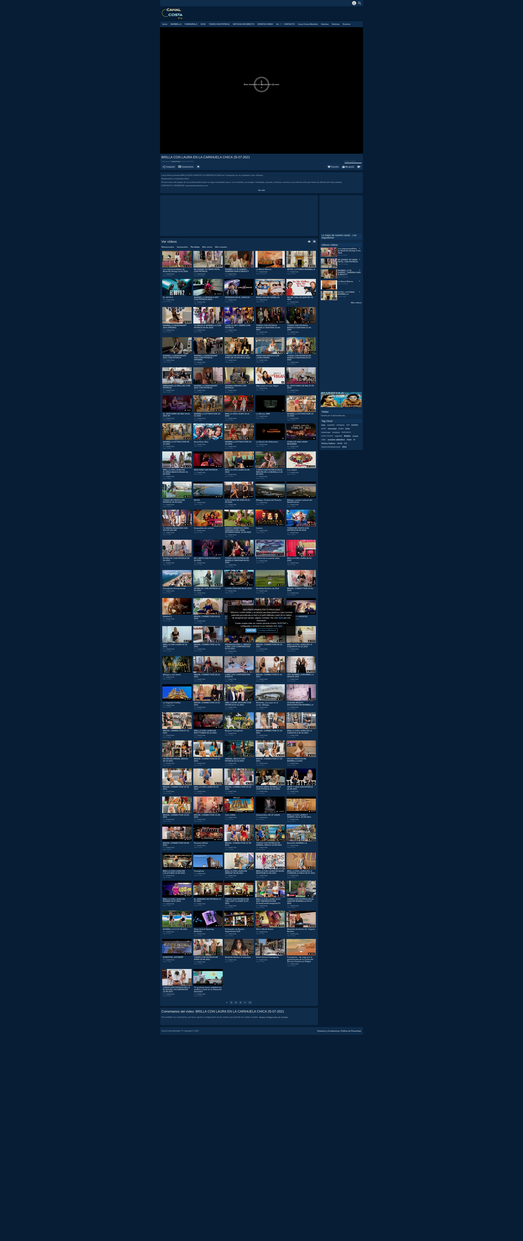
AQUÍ (280, 618)
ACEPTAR (251, 630)
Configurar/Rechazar (267, 630)
